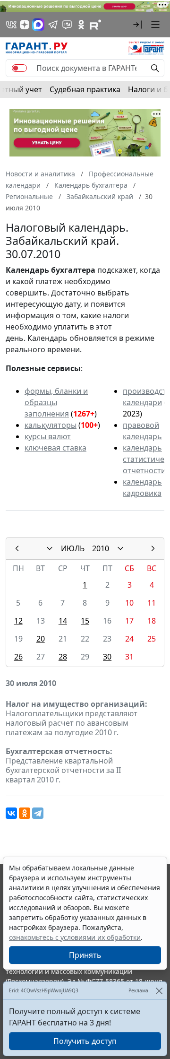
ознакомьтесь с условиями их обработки (75, 937)
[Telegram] (37, 813)
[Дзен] (24, 24)
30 (107, 656)
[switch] (19, 68)
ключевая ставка (55, 448)
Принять (85, 955)
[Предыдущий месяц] (17, 548)
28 (63, 656)
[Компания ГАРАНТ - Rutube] (95, 24)
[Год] (120, 548)
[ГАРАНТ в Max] (38, 24)
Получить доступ (85, 1041)
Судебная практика (85, 89)
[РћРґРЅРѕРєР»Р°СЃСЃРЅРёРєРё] (24, 813)
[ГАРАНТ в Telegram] (53, 24)
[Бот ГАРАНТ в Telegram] (67, 24)
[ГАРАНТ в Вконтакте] (11, 24)
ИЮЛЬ (73, 548)
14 (63, 621)
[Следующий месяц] (153, 548)
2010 (100, 548)
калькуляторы (50, 425)
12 (18, 621)
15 (85, 621)
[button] (137, 25)
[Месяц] (49, 548)
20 (40, 639)
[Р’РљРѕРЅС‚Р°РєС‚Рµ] (11, 813)
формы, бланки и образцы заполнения (56, 402)
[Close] (159, 991)
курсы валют (48, 436)
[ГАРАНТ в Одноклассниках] (81, 24)
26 (18, 656)
